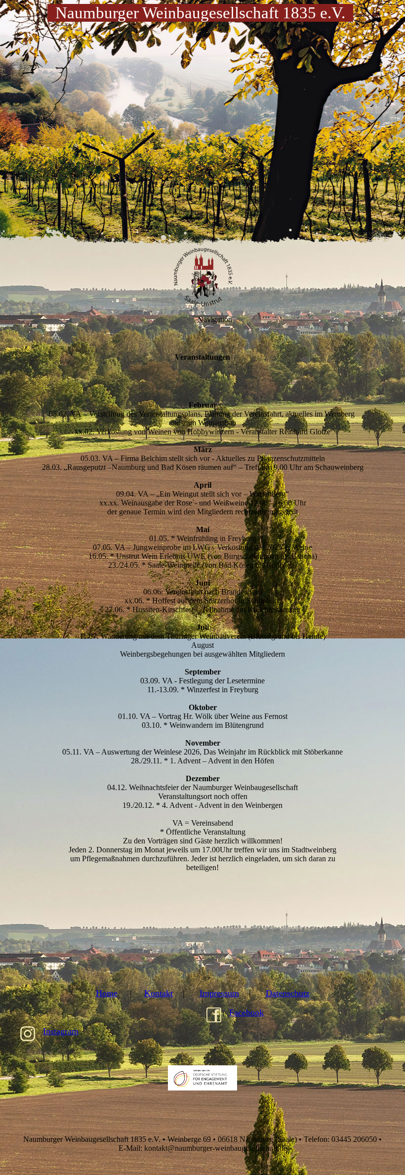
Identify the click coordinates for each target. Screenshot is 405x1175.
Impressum (219, 993)
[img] (202, 123)
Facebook (246, 1012)
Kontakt (158, 993)
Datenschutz (288, 993)
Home (107, 993)
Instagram (61, 1031)
